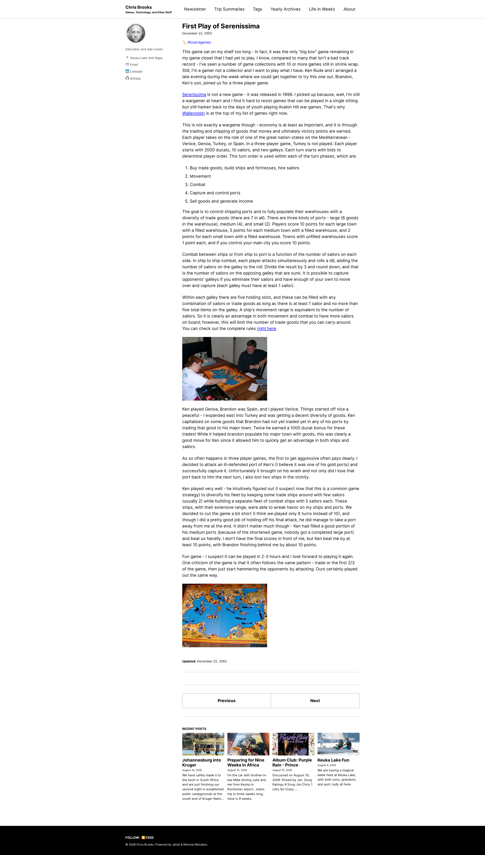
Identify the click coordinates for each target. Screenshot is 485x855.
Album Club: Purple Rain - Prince (292, 762)
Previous (226, 700)
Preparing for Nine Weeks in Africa (245, 762)
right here (266, 328)
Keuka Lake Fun (333, 760)
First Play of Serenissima (221, 26)
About (349, 9)
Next (315, 700)
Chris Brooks (148, 9)
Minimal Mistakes (195, 844)
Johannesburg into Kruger (201, 762)
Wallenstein (193, 113)
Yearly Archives (286, 9)
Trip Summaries (229, 9)
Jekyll (176, 844)
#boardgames (199, 42)
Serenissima (194, 94)
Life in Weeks (322, 9)
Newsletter (195, 9)
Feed (149, 837)
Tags (257, 9)
